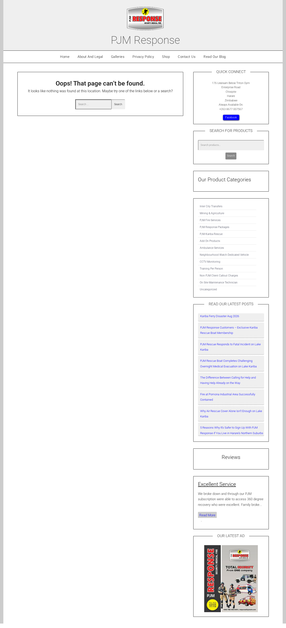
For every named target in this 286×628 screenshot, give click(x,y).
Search (231, 155)
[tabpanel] (231, 499)
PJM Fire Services (210, 220)
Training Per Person (211, 268)
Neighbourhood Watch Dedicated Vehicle (224, 254)
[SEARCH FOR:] (93, 104)
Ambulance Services (212, 247)
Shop (166, 57)
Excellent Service (217, 484)
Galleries (118, 57)
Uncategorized (208, 289)
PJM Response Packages (214, 227)
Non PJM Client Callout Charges (219, 275)
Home (64, 57)
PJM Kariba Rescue (211, 234)
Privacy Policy (143, 57)
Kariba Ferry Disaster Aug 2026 (219, 316)
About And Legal (90, 57)
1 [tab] (201, 521)
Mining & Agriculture (212, 213)
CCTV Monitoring (210, 261)
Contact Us (187, 57)
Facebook (231, 117)
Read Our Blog (215, 57)
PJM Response (145, 40)
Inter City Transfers (211, 206)
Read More (207, 515)
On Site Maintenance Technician (219, 282)
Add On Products (210, 241)
